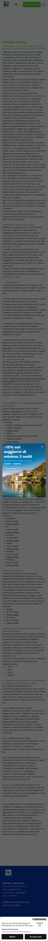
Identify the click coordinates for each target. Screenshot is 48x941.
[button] (42, 446)
